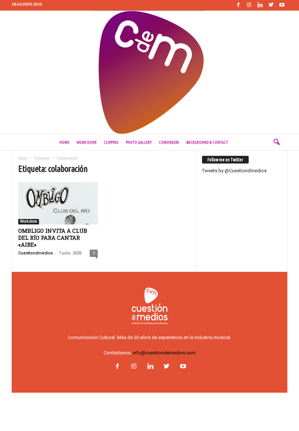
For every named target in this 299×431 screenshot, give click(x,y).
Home (64, 142)
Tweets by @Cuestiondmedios (234, 170)
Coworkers (169, 142)
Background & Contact (207, 142)
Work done (87, 142)
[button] (276, 142)
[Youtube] (281, 5)
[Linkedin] (260, 5)
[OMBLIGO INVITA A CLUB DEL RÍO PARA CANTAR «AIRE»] (58, 203)
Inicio (22, 158)
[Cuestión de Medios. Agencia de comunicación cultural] (149, 72)
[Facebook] (238, 5)
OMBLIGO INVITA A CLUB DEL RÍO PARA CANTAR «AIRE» (52, 237)
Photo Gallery (139, 142)
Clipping (111, 142)
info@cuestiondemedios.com (164, 352)
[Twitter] (271, 5)
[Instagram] (249, 5)
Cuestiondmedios (35, 253)
